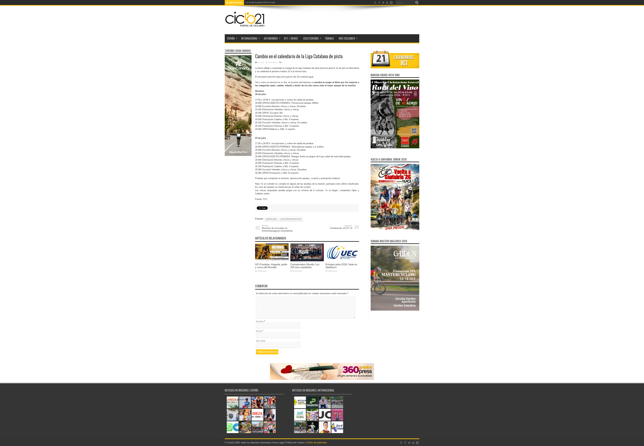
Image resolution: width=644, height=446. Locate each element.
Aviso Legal (278, 442)
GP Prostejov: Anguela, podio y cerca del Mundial (271, 266)
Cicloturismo (311, 38)
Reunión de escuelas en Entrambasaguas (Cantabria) (277, 228)
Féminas (329, 38)
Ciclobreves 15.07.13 (341, 227)
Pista (262, 62)
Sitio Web (260, 341)
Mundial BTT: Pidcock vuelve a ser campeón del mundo (271, 2)
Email (258, 331)
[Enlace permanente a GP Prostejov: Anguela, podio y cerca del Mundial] (272, 260)
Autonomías (271, 38)
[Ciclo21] (245, 26)
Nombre (259, 321)
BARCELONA (271, 219)
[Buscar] (416, 2)
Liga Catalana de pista (290, 219)
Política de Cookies (295, 442)
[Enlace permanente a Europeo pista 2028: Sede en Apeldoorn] (342, 260)
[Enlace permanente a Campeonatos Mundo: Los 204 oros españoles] (307, 260)
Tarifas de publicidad (317, 442)
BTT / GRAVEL (291, 38)
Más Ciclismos (347, 38)
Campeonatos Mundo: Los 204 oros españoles (304, 266)
